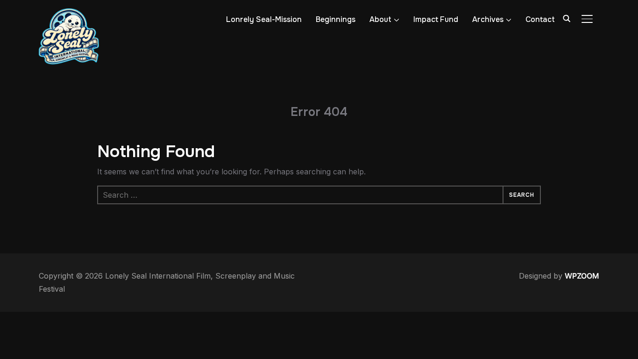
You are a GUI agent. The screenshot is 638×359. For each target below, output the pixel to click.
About (380, 19)
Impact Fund (435, 19)
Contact (540, 19)
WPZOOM (582, 275)
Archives (487, 19)
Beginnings (335, 19)
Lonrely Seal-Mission (264, 19)
